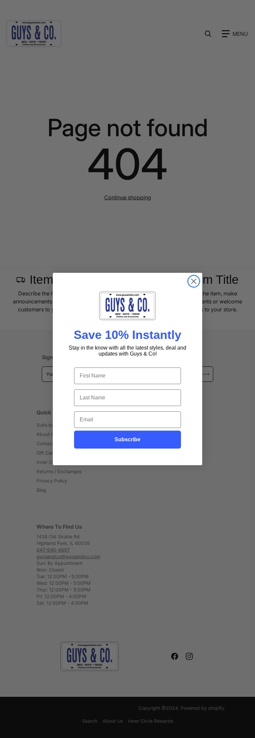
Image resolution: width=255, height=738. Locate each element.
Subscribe (127, 439)
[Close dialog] (194, 281)
